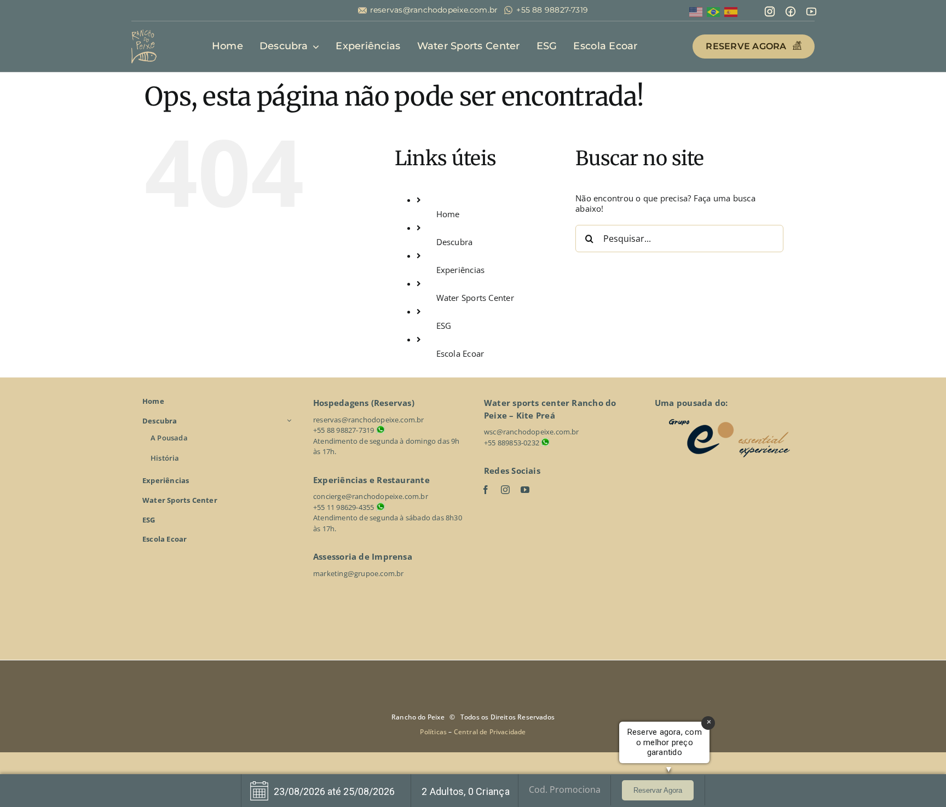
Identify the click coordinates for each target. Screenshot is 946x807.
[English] (696, 10)
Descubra (454, 241)
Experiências (460, 269)
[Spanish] (731, 10)
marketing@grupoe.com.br (358, 573)
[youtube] (525, 489)
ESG (444, 325)
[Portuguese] (714, 10)
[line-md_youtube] (811, 9)
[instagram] (505, 489)
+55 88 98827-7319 (552, 10)
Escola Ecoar (460, 353)
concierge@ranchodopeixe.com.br (370, 496)
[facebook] (485, 489)
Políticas (434, 731)
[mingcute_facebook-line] (791, 9)
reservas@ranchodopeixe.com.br (434, 10)
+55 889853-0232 (511, 443)
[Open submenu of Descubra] (290, 421)
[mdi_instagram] (770, 9)
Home (448, 213)
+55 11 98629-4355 (343, 507)
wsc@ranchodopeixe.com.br (531, 432)
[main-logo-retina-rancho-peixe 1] (144, 33)
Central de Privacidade (490, 731)
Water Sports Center (475, 297)
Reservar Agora (657, 790)
